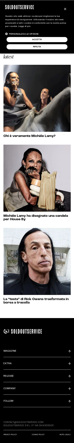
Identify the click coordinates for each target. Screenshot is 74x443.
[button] (22, 34)
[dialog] (37, 26)
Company (9, 388)
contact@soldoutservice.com (23, 422)
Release (8, 376)
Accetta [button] (37, 40)
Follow (8, 401)
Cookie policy (38, 434)
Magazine (9, 351)
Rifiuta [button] (37, 47)
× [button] (65, 9)
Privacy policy (10, 434)
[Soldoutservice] (6, 331)
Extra (7, 363)
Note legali (65, 434)
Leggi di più (24, 26)
